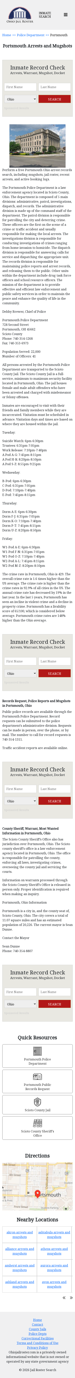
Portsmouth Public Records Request (37, 1087)
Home (6, 35)
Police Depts (38, 1334)
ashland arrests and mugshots (19, 1284)
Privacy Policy (37, 1347)
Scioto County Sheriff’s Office (37, 1133)
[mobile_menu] (66, 15)
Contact (37, 1324)
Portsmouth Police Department (37, 1061)
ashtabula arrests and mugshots (54, 1234)
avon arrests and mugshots (54, 1284)
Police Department (30, 35)
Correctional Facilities (38, 1338)
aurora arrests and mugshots (54, 1267)
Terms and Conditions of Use (37, 1343)
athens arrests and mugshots (54, 1251)
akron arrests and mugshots (20, 1234)
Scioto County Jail (37, 1110)
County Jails (37, 1329)
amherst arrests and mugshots (20, 1267)
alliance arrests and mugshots (19, 1251)
